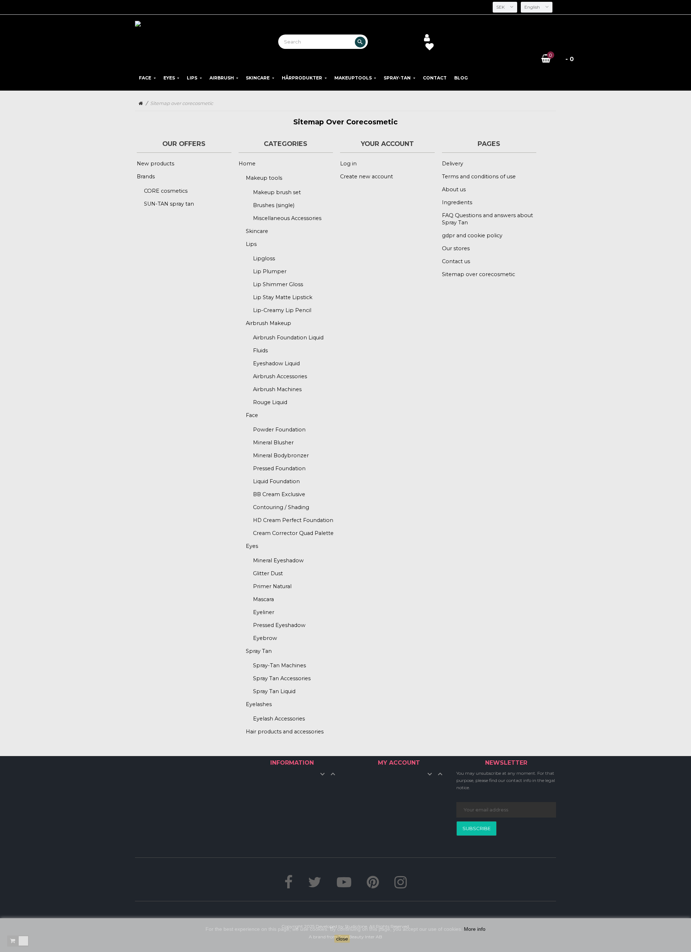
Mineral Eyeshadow (278, 560)
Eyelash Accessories (279, 718)
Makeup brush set (277, 192)
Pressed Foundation (279, 468)
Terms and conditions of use (479, 176)
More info (474, 929)
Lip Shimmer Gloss (278, 284)
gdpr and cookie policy (472, 235)
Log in (348, 163)
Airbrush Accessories (280, 376)
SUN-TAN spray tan (169, 204)
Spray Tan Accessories (282, 678)
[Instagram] (400, 885)
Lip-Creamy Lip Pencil (282, 310)
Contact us (456, 261)
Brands (146, 176)
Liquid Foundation (276, 481)
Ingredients (457, 202)
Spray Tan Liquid (274, 691)
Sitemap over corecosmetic (478, 274)
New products (155, 163)
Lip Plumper (269, 271)
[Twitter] (314, 885)
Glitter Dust (268, 573)
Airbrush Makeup (268, 323)
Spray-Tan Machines (279, 665)
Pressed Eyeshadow (279, 625)
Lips (251, 244)
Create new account (366, 176)
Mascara (263, 599)
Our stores (456, 248)
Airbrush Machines (277, 389)
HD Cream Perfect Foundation (293, 520)
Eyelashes (259, 704)
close (342, 939)
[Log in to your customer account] (426, 38)
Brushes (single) (273, 205)
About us (454, 189)
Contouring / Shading (281, 507)
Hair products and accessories (285, 731)
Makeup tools (264, 178)
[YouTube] (344, 885)
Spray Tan (259, 651)
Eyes (252, 546)
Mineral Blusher (273, 442)
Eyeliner (263, 612)
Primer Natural (272, 586)
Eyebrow (265, 638)
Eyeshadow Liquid (276, 363)
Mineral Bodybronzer (281, 455)
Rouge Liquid (270, 402)
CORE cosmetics (166, 191)
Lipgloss (264, 258)
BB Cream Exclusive (279, 494)
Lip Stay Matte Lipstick (282, 297)
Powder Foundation (279, 429)
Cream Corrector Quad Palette (293, 533)
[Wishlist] (429, 48)
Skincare (257, 231)
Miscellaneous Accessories (287, 218)
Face (252, 415)
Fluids (260, 350)
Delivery (452, 163)
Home (247, 163)
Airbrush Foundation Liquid (288, 337)
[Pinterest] (373, 885)
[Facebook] (288, 885)
